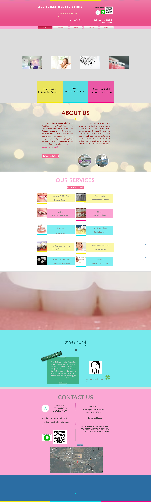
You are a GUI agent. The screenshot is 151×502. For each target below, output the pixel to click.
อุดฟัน (99, 211)
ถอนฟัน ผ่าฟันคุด (100, 228)
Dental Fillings (99, 215)
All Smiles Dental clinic (60, 6)
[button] (51, 356)
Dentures (60, 233)
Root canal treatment (100, 200)
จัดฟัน (60, 212)
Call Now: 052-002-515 (103, 20)
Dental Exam (60, 200)
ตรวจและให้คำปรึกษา (62, 196)
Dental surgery (101, 232)
